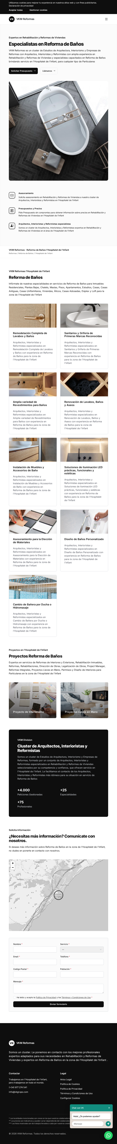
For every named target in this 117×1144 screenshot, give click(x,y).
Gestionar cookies (38, 10)
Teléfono (65, 956)
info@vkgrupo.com (18, 1092)
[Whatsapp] (108, 1135)
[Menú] (106, 19)
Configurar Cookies (70, 1098)
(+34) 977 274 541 (18, 1087)
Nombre (17, 944)
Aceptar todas (16, 10)
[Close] (109, 1107)
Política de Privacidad (46, 997)
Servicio (64, 944)
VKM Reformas (25, 18)
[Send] (108, 1123)
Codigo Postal (20, 969)
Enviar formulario (58, 1004)
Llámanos (47, 71)
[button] (58, 895)
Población (65, 969)
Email (16, 956)
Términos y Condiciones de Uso (76, 997)
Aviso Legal (66, 1079)
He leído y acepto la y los (54, 997)
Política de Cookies (70, 1084)
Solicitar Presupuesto (21, 71)
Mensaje (18, 981)
